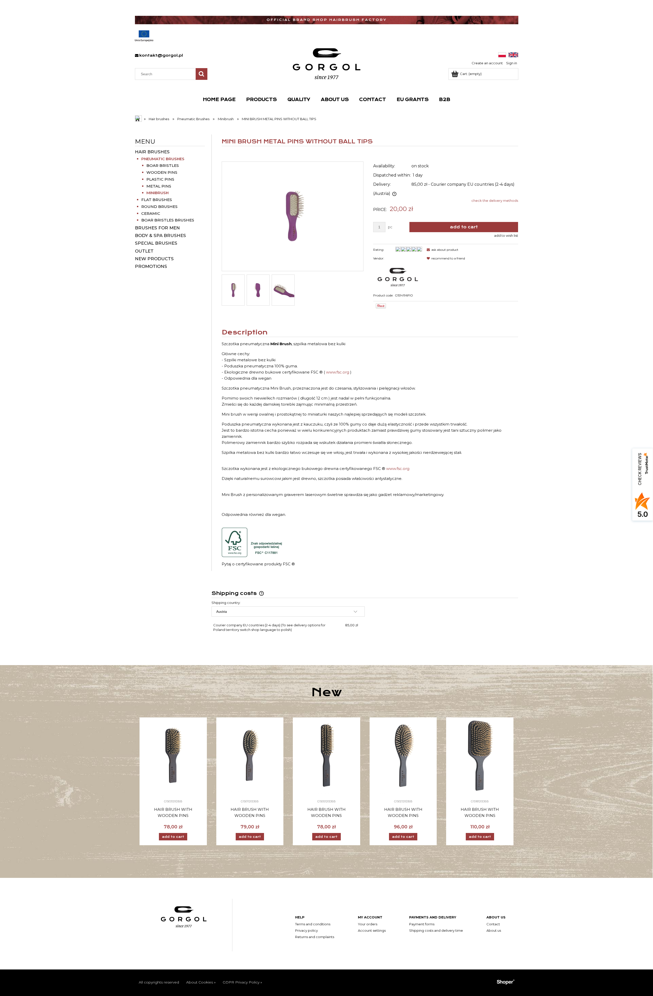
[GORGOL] (397, 275)
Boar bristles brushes (167, 220)
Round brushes (159, 206)
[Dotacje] (144, 36)
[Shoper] (505, 981)
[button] (441, 250)
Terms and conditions (312, 924)
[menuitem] (219, 99)
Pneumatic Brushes (162, 158)
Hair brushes (152, 151)
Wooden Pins (161, 172)
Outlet (144, 251)
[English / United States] (513, 55)
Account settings (372, 930)
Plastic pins (160, 179)
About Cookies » (201, 982)
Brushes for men (157, 227)
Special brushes (156, 243)
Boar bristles (162, 165)
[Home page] (327, 63)
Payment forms (421, 924)
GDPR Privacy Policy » (242, 982)
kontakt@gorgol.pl (161, 55)
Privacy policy (306, 930)
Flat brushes (156, 199)
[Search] (201, 74)
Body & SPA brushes (160, 235)
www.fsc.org (337, 372)
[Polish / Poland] (502, 55)
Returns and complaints (314, 937)
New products (154, 258)
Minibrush (157, 192)
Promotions (151, 266)
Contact (493, 924)
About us (493, 930)
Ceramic (150, 213)
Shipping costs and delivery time (436, 930)
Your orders (367, 924)
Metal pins (158, 186)
